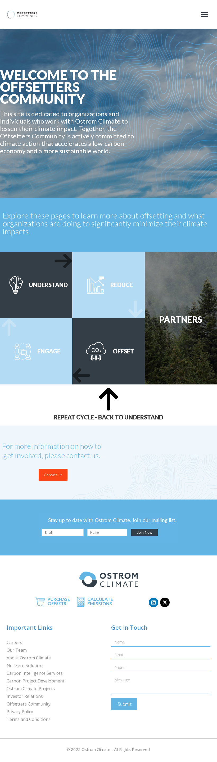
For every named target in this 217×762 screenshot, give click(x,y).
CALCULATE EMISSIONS (100, 601)
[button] (204, 15)
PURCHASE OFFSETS (59, 601)
